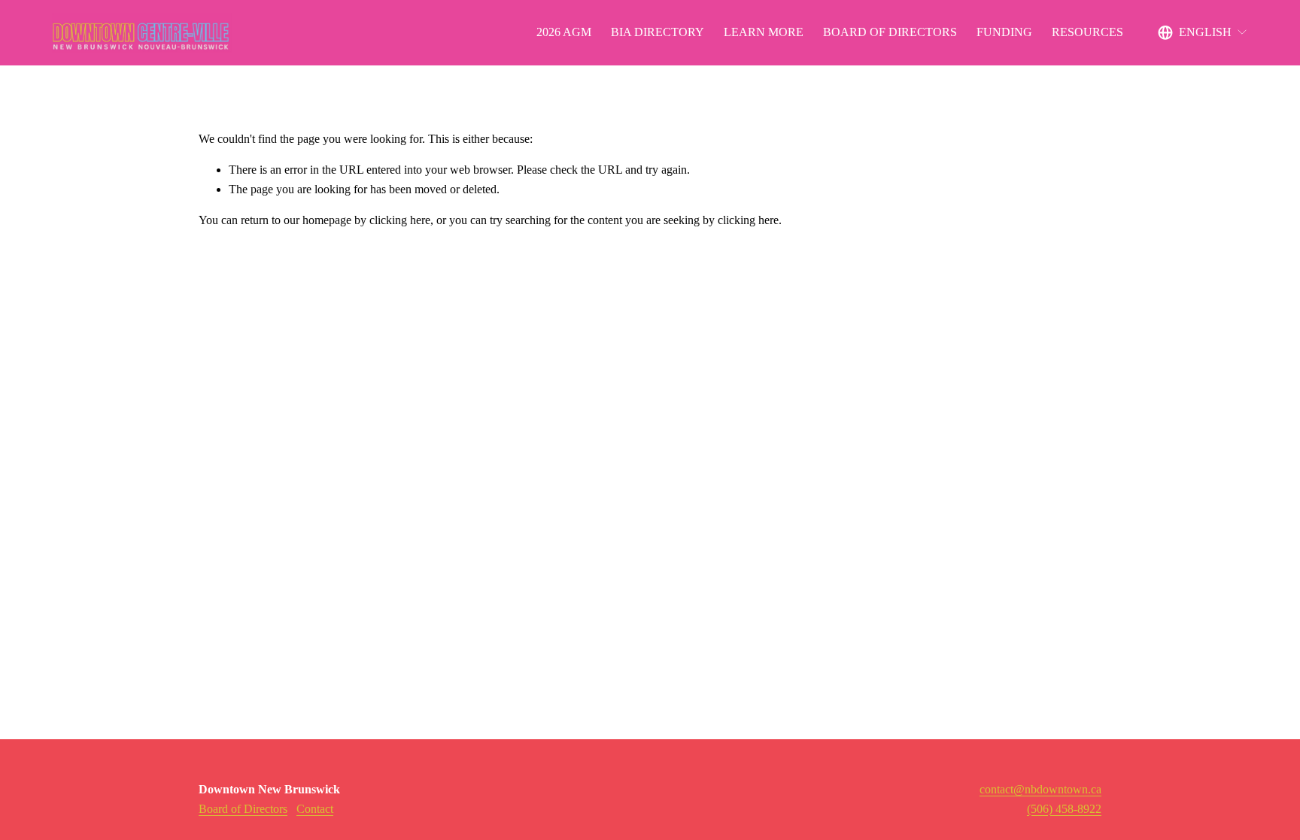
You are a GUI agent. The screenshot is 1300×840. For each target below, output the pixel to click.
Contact (314, 808)
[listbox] (1203, 33)
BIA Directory (657, 32)
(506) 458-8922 (1064, 808)
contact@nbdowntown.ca (1040, 789)
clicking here (399, 220)
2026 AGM (563, 32)
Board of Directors (890, 32)
